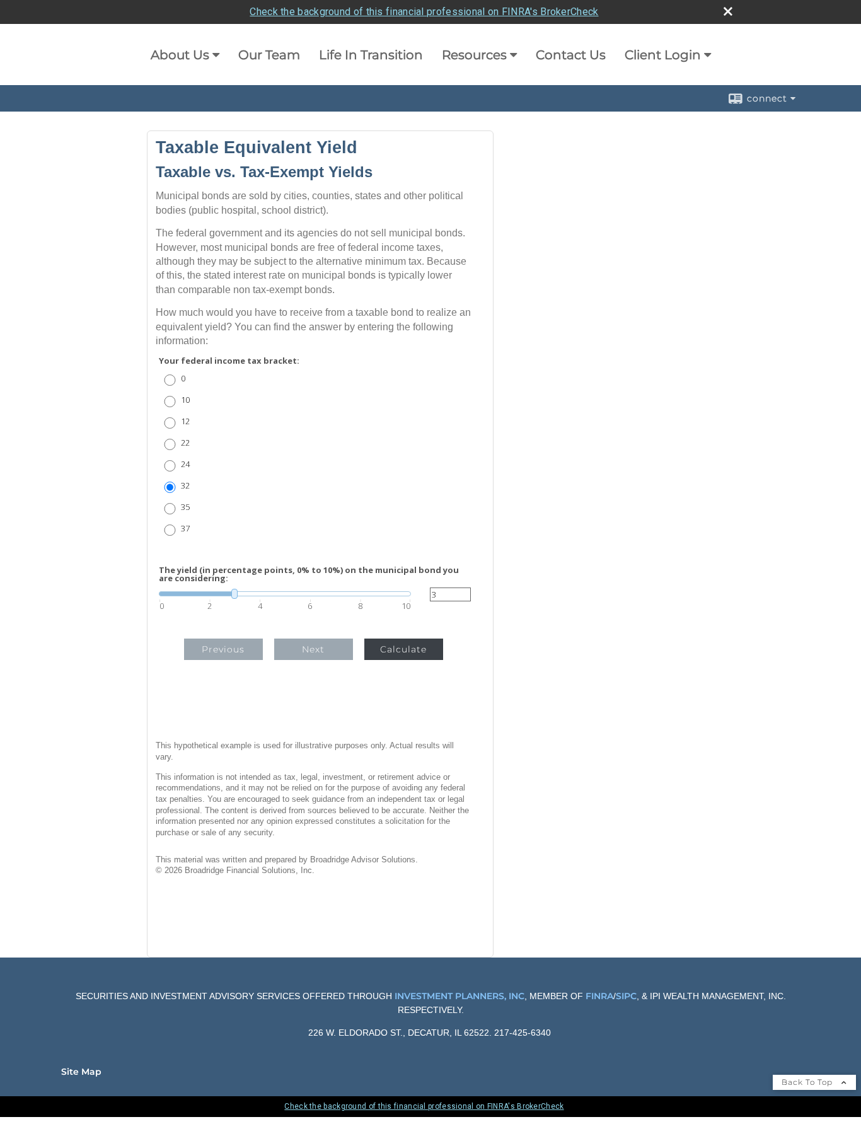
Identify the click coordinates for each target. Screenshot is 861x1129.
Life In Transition (371, 54)
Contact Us (571, 54)
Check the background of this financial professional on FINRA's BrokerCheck (424, 12)
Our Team (269, 54)
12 (185, 421)
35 (185, 507)
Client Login (663, 54)
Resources (474, 54)
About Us (180, 54)
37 (185, 528)
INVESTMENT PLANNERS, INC (459, 996)
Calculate (403, 649)
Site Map (81, 1071)
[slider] (285, 593)
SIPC (626, 996)
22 (185, 443)
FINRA (598, 996)
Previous (223, 649)
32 (185, 486)
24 (185, 464)
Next (313, 649)
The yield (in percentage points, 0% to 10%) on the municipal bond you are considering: (309, 574)
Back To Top (808, 1082)
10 (185, 400)
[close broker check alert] (728, 11)
